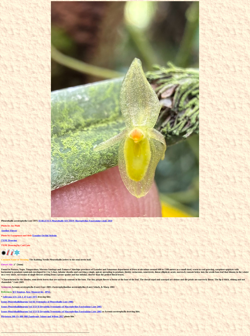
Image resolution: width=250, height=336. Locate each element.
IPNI (47, 292)
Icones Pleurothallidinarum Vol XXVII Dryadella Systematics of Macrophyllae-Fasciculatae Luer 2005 (51, 306)
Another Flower (9, 230)
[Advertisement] (142, 326)
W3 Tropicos (18, 292)
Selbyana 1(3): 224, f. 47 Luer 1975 (19, 297)
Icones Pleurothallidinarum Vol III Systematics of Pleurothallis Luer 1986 (37, 302)
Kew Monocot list (35, 292)
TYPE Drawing (9, 240)
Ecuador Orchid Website (44, 235)
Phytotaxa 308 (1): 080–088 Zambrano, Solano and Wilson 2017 (32, 316)
